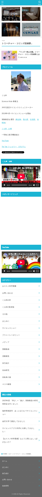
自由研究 (5, 370)
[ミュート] (34, 185)
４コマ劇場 (6, 384)
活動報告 (5, 356)
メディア (5, 342)
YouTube (5, 141)
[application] (21, 176)
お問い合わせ (7, 293)
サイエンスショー (9, 328)
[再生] (4, 185)
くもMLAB (6, 300)
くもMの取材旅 (8, 307)
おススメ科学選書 (9, 286)
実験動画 (5, 349)
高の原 (25, 119)
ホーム (4, 461)
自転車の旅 (6, 377)
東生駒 (18, 119)
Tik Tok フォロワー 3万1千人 (14, 147)
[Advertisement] (21, 219)
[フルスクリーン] (37, 185)
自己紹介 (5, 363)
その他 (5, 314)
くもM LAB (7, 129)
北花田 (32, 119)
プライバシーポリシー (11, 335)
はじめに (5, 321)
